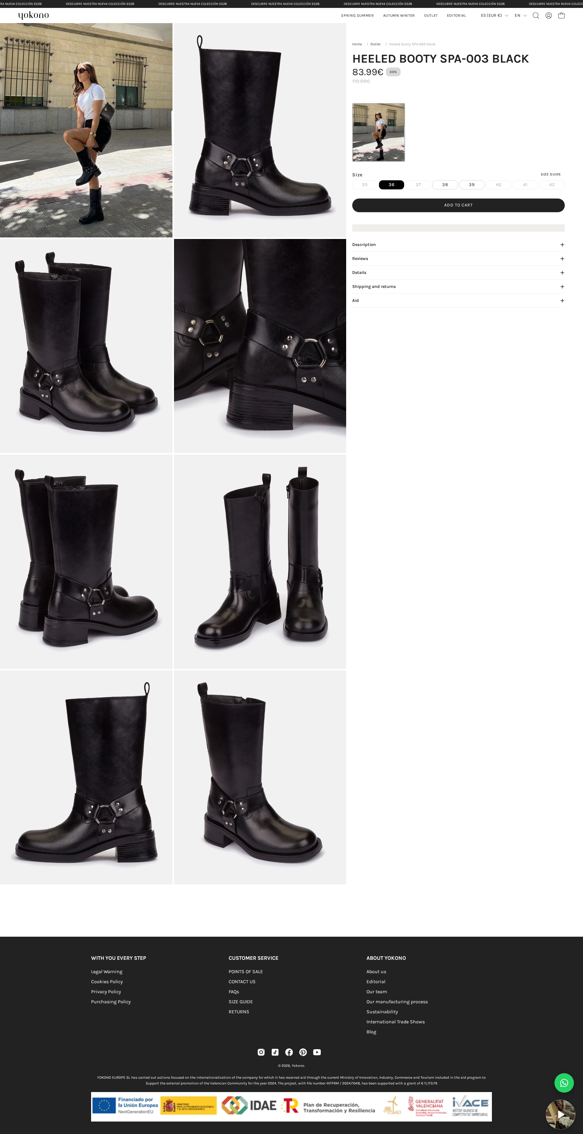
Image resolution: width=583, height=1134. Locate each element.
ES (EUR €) (491, 15)
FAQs (234, 991)
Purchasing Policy (111, 1001)
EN (517, 15)
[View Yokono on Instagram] (261, 1052)
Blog (371, 1032)
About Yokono (386, 958)
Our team (377, 991)
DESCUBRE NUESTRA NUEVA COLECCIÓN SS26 (100, 4)
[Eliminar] (574, 1096)
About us (376, 971)
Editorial (376, 981)
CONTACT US (242, 981)
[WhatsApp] (564, 1083)
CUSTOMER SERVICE (253, 958)
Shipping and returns (374, 286)
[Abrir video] (561, 1115)
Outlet (375, 44)
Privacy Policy (106, 991)
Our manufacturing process (397, 1001)
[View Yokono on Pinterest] (303, 1052)
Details (359, 272)
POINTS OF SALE (246, 971)
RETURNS (239, 1012)
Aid (355, 300)
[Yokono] (36, 16)
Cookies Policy (107, 981)
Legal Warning (106, 971)
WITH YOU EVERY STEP (118, 958)
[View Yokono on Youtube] (317, 1052)
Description (364, 244)
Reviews (360, 258)
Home (357, 44)
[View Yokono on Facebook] (289, 1052)
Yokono (298, 1065)
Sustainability (382, 1012)
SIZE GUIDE (241, 1001)
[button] (399, 15)
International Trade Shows (396, 1022)
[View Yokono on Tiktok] (275, 1052)
